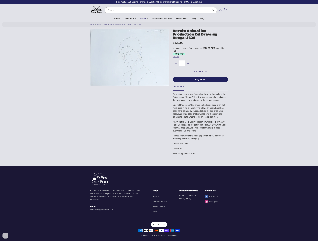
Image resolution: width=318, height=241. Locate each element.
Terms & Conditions (187, 195)
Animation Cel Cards (162, 18)
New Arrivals (182, 18)
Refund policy (159, 206)
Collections (129, 18)
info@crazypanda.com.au (101, 209)
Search (156, 196)
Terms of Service (160, 201)
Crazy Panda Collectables (166, 236)
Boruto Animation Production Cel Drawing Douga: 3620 (122, 24)
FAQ (194, 18)
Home (117, 18)
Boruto (99, 24)
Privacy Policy (185, 198)
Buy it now (200, 80)
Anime (143, 18)
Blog (202, 18)
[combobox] (157, 10)
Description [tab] (178, 87)
